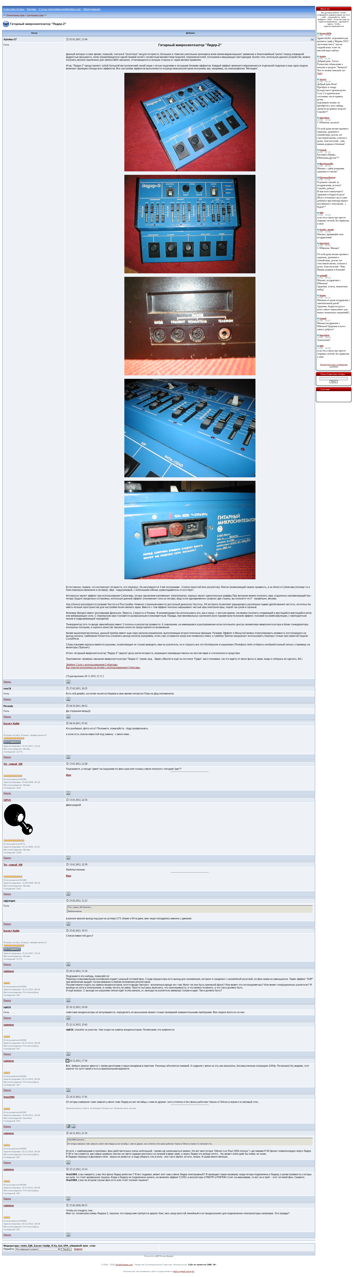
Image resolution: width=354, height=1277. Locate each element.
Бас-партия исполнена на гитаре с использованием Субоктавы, (103, 667)
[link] (319, 73)
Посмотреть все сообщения (333, 364)
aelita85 (323, 275)
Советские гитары (13, 9)
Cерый (322, 150)
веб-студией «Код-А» (184, 1271)
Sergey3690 (325, 33)
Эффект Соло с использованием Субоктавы (92, 664)
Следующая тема (35, 15)
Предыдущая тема (15, 15)
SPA (321, 213)
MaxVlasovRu (326, 164)
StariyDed (324, 118)
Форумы (31, 9)
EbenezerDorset (327, 177)
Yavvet (322, 79)
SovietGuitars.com (124, 1264)
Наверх (7, 681)
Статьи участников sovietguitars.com (60, 9)
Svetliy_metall (326, 229)
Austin (322, 56)
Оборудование (91, 9)
